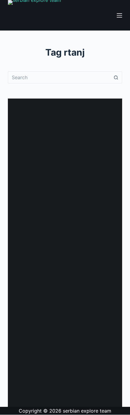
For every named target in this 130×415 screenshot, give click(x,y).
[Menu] (119, 15)
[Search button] (116, 77)
